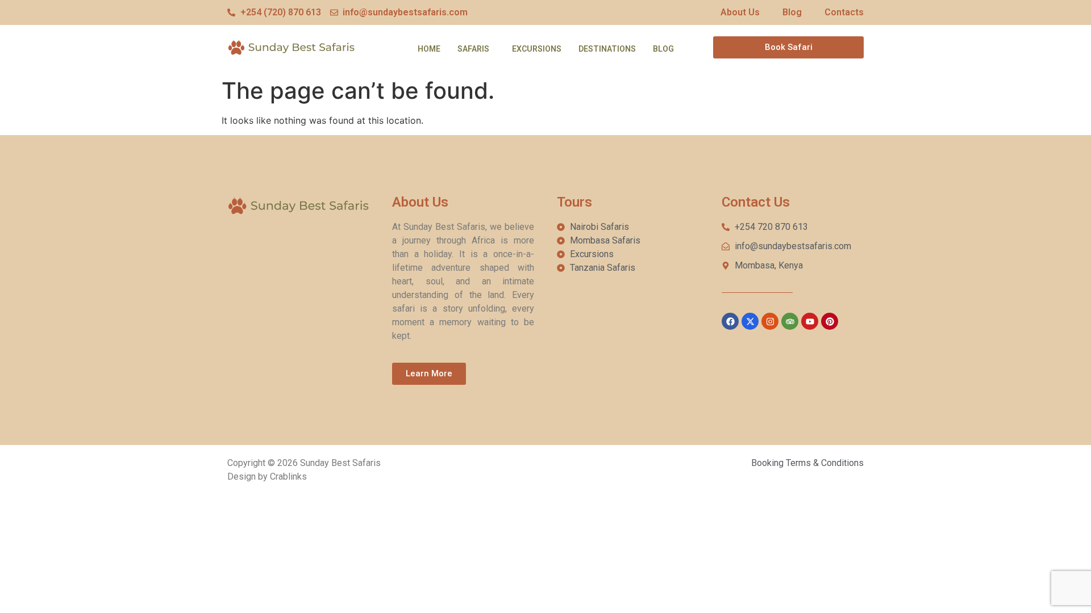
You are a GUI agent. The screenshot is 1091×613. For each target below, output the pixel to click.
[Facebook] (730, 321)
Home (429, 48)
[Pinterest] (829, 321)
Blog (663, 48)
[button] (476, 48)
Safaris (473, 48)
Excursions (536, 48)
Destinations (607, 48)
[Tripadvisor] (789, 321)
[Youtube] (809, 321)
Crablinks (288, 476)
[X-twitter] (750, 321)
